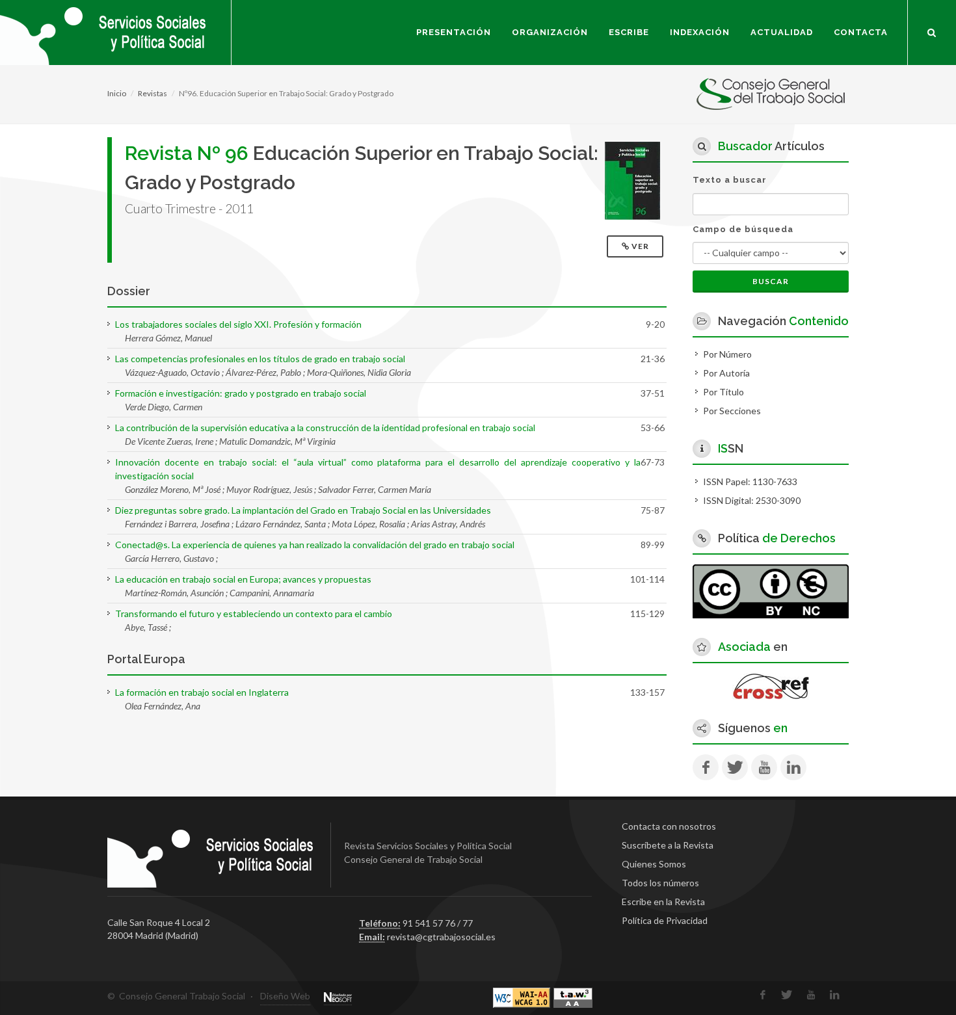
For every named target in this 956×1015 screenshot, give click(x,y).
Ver (640, 246)
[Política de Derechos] (771, 590)
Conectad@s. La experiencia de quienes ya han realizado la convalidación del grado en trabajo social (314, 544)
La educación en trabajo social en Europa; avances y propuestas (243, 579)
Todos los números (660, 882)
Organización (550, 32)
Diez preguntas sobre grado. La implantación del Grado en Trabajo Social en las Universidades (303, 510)
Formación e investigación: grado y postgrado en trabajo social (240, 393)
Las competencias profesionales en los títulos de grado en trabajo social (260, 358)
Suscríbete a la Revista (667, 844)
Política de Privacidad (665, 920)
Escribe (629, 32)
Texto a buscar (730, 180)
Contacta (861, 32)
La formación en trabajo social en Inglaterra (202, 692)
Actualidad (781, 32)
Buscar (770, 281)
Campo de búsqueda (743, 229)
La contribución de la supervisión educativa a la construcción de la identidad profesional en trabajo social (325, 427)
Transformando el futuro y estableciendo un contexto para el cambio (253, 613)
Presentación (453, 32)
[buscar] (931, 30)
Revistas (152, 93)
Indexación (700, 32)
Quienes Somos (654, 863)
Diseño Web (285, 995)
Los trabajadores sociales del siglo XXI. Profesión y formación (238, 324)
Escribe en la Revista (663, 901)
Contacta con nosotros (669, 826)
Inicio (116, 93)
